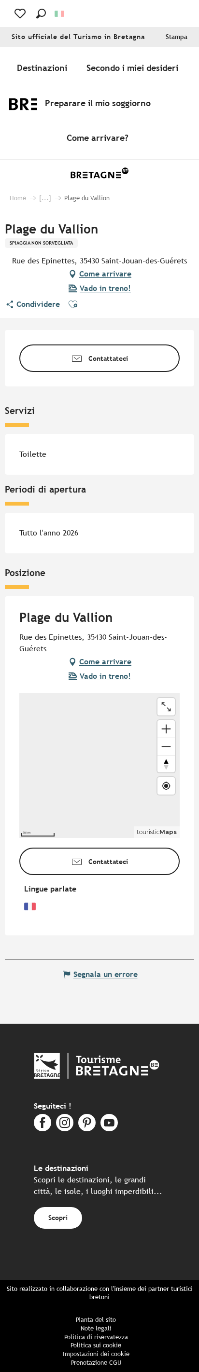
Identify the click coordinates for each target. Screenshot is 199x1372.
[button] (41, 13)
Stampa (176, 37)
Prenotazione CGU (96, 1362)
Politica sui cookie (96, 1345)
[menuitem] (44, 68)
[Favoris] (21, 13)
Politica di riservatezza (96, 1337)
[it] (60, 14)
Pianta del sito (96, 1319)
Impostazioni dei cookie (96, 1354)
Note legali (96, 1328)
